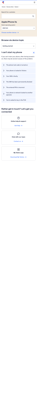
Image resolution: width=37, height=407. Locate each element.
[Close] (34, 52)
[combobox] (16, 16)
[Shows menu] (34, 2)
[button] (18, 28)
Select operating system (8, 25)
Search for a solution (8, 12)
